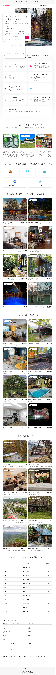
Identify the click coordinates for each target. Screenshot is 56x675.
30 (7, 56)
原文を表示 (36, 1)
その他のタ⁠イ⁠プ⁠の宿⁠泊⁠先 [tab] (16, 623)
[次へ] (30, 131)
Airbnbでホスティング (45, 5)
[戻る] (25, 131)
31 (9, 56)
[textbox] (11, 33)
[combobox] (17, 28)
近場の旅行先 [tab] (5, 623)
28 (20, 53)
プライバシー (25, 672)
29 (23, 53)
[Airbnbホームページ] (6, 6)
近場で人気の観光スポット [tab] (29, 623)
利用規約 (31, 672)
